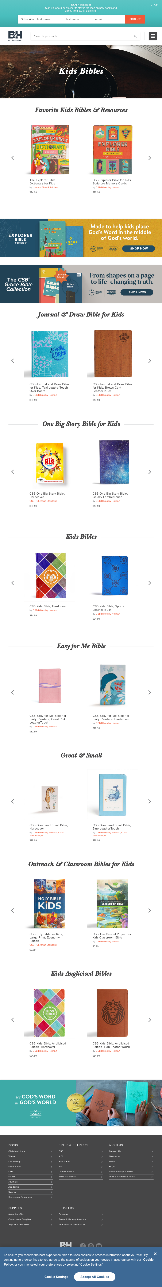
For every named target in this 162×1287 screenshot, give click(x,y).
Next (149, 158)
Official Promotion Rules (122, 1176)
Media (112, 1161)
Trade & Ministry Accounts (72, 1219)
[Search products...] (135, 36)
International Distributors (72, 1224)
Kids (10, 1171)
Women (12, 1156)
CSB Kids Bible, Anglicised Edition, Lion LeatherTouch (111, 1045)
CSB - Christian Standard (43, 501)
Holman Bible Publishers (46, 187)
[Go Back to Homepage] (66, 1246)
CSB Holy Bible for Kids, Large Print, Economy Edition (46, 937)
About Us (116, 1145)
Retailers (66, 1208)
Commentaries (66, 1171)
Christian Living (16, 1151)
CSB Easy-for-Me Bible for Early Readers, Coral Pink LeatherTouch (48, 719)
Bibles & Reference (74, 1145)
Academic (13, 1187)
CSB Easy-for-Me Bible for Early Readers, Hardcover (111, 717)
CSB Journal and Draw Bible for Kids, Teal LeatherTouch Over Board (49, 387)
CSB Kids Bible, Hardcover (48, 606)
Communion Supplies (19, 1219)
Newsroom (114, 1156)
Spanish (12, 1192)
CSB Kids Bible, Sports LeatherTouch (108, 608)
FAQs (112, 1166)
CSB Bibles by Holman (108, 187)
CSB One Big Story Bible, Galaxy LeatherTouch (110, 495)
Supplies (15, 1208)
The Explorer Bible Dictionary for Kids (42, 181)
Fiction (12, 1176)
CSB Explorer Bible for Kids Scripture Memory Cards (112, 181)
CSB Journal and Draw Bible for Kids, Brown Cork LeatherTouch (112, 387)
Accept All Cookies (94, 1276)
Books (13, 1145)
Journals (13, 1182)
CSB (61, 1151)
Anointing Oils (15, 1214)
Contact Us (115, 1151)
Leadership (14, 1161)
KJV (61, 1156)
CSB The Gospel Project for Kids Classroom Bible (112, 935)
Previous (12, 158)
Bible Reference (67, 1176)
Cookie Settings (56, 1276)
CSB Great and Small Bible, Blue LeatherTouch (112, 826)
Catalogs (63, 1214)
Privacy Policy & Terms (121, 1171)
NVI (61, 1166)
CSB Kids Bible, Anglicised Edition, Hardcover (48, 1045)
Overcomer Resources (20, 1197)
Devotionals (14, 1166)
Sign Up (135, 19)
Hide (155, 5)
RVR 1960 (64, 1161)
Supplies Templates (18, 1224)
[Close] (155, 1253)
